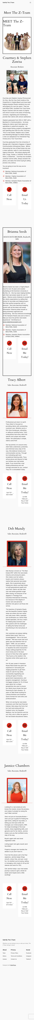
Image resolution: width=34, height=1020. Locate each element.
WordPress (13, 965)
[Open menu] (30, 2)
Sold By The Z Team (8, 2)
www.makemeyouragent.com (12, 322)
